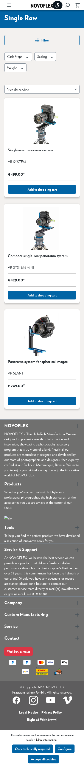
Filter (45, 40)
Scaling (42, 56)
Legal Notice (28, 712)
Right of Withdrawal (42, 719)
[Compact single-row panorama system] (42, 228)
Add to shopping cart (42, 189)
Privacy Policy (51, 712)
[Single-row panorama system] (42, 122)
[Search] (67, 5)
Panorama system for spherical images (38, 361)
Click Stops (15, 56)
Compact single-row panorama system (38, 255)
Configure (65, 748)
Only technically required (32, 748)
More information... (47, 739)
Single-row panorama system (30, 150)
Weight (12, 67)
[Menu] (9, 5)
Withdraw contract (18, 651)
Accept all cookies (43, 759)
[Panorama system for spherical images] (42, 334)
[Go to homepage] (42, 5)
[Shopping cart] (76, 5)
